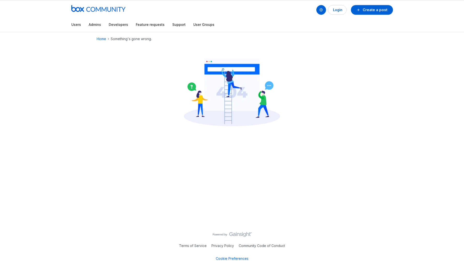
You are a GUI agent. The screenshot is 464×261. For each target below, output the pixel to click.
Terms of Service (193, 246)
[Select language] (321, 10)
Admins (95, 24)
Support (179, 24)
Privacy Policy (222, 246)
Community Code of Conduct (262, 246)
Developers (118, 24)
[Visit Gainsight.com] (232, 235)
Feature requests (150, 24)
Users (76, 24)
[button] (372, 10)
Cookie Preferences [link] (232, 258)
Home (101, 39)
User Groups (203, 24)
